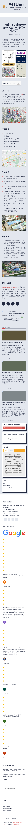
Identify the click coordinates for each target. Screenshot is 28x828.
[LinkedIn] (15, 15)
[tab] (6, 450)
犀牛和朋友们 (16, 4)
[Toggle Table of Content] (17, 83)
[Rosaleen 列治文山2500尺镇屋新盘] (14, 366)
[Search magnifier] (23, 428)
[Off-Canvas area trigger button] (3, 15)
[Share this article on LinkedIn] (13, 304)
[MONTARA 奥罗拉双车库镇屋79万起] (14, 335)
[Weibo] (17, 15)
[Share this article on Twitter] (8, 304)
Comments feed (7, 488)
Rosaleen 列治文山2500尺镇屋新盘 (12, 372)
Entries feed (6, 485)
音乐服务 (14, 818)
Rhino (10, 34)
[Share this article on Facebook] (3, 304)
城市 (6, 450)
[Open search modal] (25, 15)
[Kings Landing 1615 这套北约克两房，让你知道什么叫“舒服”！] (14, 396)
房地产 (7, 818)
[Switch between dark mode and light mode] (23, 15)
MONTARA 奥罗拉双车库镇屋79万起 (12, 342)
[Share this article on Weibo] (17, 304)
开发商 (11, 450)
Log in (5, 483)
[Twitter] (12, 15)
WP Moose (16, 824)
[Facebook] (10, 15)
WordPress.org (7, 490)
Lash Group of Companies (9, 287)
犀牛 (19, 818)
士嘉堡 (21, 95)
